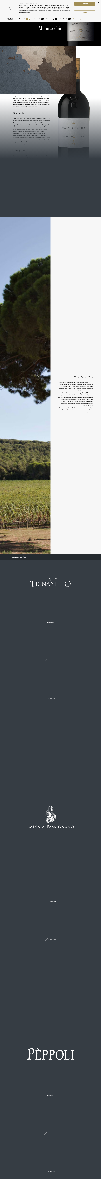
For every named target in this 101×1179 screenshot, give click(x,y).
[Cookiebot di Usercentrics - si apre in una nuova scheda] (9, 19)
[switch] (41, 19)
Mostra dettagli (77, 19)
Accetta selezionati (85, 8)
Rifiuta (85, 12)
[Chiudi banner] (98, 2)
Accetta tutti (85, 3)
